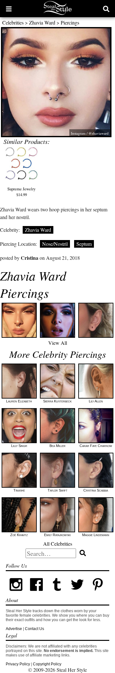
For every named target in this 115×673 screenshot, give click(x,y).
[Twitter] (77, 593)
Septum (84, 243)
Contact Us (34, 629)
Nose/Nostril (55, 243)
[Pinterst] (98, 593)
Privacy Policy (18, 664)
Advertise (14, 629)
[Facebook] (36, 593)
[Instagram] (16, 593)
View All (57, 342)
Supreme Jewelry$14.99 (21, 191)
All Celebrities (57, 543)
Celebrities (13, 22)
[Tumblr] (57, 593)
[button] (9, 9)
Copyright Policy (47, 664)
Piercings (70, 22)
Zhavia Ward (42, 22)
